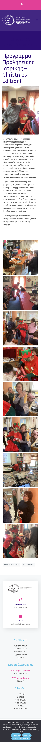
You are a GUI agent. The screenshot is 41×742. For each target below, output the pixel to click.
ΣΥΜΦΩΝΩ (16, 735)
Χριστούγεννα (28, 564)
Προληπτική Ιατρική (11, 564)
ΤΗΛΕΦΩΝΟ (20, 604)
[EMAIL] (20, 616)
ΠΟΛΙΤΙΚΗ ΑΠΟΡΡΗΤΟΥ (21, 738)
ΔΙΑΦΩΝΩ (26, 735)
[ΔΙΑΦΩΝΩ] (38, 731)
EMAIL (20, 621)
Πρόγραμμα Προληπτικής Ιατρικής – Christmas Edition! (18, 68)
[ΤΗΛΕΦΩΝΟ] (20, 600)
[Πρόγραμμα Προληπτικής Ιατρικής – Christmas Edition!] (20, 110)
